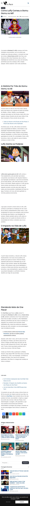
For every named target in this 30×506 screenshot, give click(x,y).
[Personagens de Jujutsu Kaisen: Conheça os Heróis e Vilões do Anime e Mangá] (7, 429)
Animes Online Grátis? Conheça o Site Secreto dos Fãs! (21, 453)
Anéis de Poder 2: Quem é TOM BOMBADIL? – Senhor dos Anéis (17, 482)
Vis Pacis (4, 16)
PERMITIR (22, 501)
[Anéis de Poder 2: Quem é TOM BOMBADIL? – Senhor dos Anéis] (5, 483)
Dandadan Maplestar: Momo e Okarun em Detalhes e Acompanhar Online (7, 453)
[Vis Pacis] (8, 3)
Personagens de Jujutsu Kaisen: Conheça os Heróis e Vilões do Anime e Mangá (7, 436)
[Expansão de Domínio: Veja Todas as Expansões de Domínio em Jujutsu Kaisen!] (22, 429)
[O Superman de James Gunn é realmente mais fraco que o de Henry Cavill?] (5, 488)
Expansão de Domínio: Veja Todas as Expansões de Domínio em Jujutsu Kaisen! (22, 436)
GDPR (17, 498)
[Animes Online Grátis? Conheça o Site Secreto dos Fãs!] (22, 446)
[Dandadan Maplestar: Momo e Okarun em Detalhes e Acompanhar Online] (7, 446)
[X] (7, 414)
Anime (3, 8)
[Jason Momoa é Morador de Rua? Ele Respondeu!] (5, 477)
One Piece (9, 396)
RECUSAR (8, 501)
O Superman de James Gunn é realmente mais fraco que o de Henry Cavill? (19, 488)
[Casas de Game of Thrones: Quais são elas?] (5, 472)
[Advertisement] (15, 44)
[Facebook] (3, 414)
